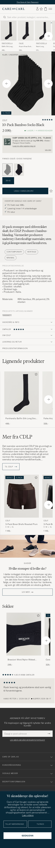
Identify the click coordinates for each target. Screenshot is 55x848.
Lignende (23, 361)
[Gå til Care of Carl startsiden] (13, 9)
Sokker (23, 55)
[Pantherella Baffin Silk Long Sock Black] (21, 416)
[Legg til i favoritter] (35, 374)
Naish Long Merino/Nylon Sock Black (42, 47)
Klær (4, 55)
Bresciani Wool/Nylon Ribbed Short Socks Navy (21, 659)
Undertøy (13, 55)
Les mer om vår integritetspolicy (27, 740)
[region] (27, 690)
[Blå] (19, 169)
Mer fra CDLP (17, 437)
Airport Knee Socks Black (25, 47)
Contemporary (14, 252)
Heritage (31, 252)
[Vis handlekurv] (46, 9)
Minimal (11, 258)
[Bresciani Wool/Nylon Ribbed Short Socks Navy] (23, 657)
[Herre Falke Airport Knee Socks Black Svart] (26, 31)
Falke (21, 43)
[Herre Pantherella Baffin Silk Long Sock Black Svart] (9, 31)
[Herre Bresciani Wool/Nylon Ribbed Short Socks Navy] (23, 634)
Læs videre (28, 815)
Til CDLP (9, 467)
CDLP (4, 120)
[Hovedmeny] (50, 9)
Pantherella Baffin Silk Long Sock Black (21, 418)
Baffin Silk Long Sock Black (7, 47)
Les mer (48, 150)
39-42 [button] (8, 181)
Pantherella (7, 43)
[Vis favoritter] (41, 8)
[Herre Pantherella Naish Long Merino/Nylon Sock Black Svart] (43, 31)
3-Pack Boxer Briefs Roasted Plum (21, 524)
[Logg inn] (37, 9)
